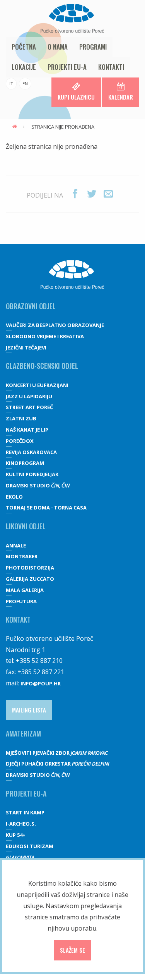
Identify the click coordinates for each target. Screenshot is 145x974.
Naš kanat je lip (27, 429)
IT (11, 83)
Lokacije (24, 67)
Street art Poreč (29, 407)
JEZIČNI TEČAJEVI (26, 347)
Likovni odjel (26, 526)
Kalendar (120, 97)
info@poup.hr (40, 683)
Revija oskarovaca (31, 452)
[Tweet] (91, 194)
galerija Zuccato (30, 578)
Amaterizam (23, 733)
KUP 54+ (16, 834)
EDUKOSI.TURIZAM (29, 846)
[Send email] (108, 194)
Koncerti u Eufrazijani (37, 385)
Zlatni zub (21, 418)
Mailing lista (29, 710)
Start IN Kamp (25, 812)
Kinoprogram (25, 462)
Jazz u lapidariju (29, 396)
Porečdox (20, 440)
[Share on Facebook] (75, 194)
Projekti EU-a (67, 67)
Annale (16, 545)
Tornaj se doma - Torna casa (46, 507)
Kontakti (111, 67)
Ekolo (14, 496)
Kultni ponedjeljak (32, 474)
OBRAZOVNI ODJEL (31, 306)
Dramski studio (38, 485)
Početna (24, 47)
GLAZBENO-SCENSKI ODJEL (42, 366)
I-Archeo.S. (21, 823)
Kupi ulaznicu (76, 97)
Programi (93, 47)
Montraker (22, 556)
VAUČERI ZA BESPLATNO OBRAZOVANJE (55, 325)
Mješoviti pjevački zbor (57, 752)
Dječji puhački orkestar (57, 763)
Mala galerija (25, 590)
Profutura (21, 601)
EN (25, 83)
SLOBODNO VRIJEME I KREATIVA (45, 336)
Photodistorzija (30, 567)
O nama (58, 47)
